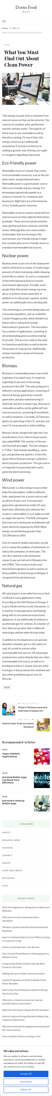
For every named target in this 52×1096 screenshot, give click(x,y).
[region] (26, 1071)
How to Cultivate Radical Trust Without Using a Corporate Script (26, 939)
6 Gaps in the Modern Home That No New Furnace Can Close (23, 965)
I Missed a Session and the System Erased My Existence (25, 929)
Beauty (6, 832)
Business (7, 848)
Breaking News (11, 840)
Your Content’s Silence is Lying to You (21, 1036)
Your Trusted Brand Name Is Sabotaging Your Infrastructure (25, 955)
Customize (26, 1082)
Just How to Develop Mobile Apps (13, 802)
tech (6, 687)
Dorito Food (26, 7)
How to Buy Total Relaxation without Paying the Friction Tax (25, 992)
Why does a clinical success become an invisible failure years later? (22, 1002)
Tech (7, 45)
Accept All (26, 1074)
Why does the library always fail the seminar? (25, 1010)
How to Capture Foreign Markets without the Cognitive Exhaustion (25, 1018)
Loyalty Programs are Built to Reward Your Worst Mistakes (24, 982)
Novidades (8, 878)
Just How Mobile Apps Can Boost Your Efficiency (14, 780)
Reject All (26, 1089)
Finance (7, 855)
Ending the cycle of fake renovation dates (23, 973)
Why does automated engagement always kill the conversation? (26, 1028)
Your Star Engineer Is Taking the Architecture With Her (26, 909)
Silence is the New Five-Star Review (20, 947)
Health (6, 863)
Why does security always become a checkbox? (20, 919)
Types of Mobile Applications (11, 755)
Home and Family (12, 870)
